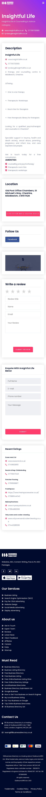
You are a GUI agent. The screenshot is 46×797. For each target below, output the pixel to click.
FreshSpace (9, 489)
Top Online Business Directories (17, 703)
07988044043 (14, 496)
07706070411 (13, 474)
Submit (23, 432)
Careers (8, 644)
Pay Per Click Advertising (15, 601)
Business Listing (11, 595)
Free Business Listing (13, 676)
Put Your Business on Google (16, 700)
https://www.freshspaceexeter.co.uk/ (23, 492)
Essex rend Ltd (10, 457)
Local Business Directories (15, 685)
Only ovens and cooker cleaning (17, 515)
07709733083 (33, 30)
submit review (23, 349)
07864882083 (14, 509)
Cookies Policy (22, 789)
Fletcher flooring (11, 480)
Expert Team (10, 629)
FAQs (7, 647)
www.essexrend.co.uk (16, 461)
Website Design (11, 604)
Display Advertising (12, 610)
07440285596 (14, 525)
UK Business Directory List (15, 707)
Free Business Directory (14, 673)
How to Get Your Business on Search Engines (23, 694)
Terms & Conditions (23, 792)
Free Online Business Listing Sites (18, 679)
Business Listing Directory (15, 670)
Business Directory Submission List (18, 688)
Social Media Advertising (14, 607)
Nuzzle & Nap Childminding (15, 470)
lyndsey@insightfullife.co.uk (16, 33)
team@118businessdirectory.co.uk (18, 732)
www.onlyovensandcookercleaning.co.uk (24, 520)
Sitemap (8, 650)
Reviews (8, 632)
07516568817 (13, 483)
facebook (12, 239)
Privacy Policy (36, 789)
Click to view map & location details (23, 214)
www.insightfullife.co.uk (14, 30)
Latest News (9, 635)
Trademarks (9, 789)
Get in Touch (10, 626)
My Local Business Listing (15, 697)
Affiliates (8, 641)
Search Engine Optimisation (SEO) (19, 598)
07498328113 (13, 464)
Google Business (11, 691)
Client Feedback (11, 638)
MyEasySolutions (11, 502)
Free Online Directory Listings (16, 682)
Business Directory (12, 667)
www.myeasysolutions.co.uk (19, 505)
